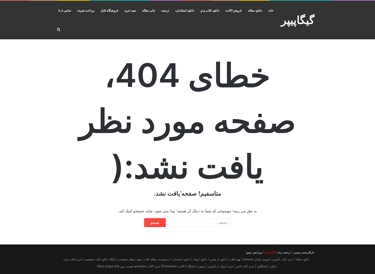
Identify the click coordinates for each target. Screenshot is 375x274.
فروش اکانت (233, 10)
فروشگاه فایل (109, 10)
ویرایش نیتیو (254, 252)
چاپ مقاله (148, 10)
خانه (271, 10)
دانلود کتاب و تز (209, 10)
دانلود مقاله (255, 10)
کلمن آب (269, 252)
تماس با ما (64, 10)
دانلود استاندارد (184, 10)
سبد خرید (130, 10)
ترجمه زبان (284, 252)
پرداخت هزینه (85, 10)
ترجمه (165, 10)
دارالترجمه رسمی (303, 252)
